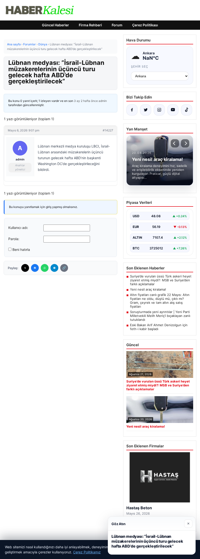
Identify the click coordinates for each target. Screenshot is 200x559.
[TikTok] (186, 110)
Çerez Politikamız (87, 552)
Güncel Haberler (55, 25)
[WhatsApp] (45, 268)
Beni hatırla (21, 249)
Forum (117, 25)
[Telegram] (54, 268)
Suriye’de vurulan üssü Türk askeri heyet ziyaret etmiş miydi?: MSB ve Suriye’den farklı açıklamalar (160, 280)
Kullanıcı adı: (18, 228)
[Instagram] (159, 110)
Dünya (42, 44)
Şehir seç (139, 66)
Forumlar (29, 44)
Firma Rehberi (90, 25)
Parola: (13, 239)
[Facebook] (35, 268)
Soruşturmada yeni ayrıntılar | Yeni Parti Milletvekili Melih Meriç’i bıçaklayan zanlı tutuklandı (160, 316)
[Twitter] (25, 268)
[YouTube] (173, 110)
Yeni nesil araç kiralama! (148, 289)
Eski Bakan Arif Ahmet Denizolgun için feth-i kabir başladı (159, 327)
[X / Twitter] (145, 110)
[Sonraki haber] (185, 143)
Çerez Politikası (145, 25)
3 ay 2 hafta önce (86, 101)
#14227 (108, 130)
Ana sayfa (14, 44)
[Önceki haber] (175, 143)
